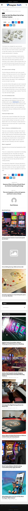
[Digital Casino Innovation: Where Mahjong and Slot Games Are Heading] (14, 329)
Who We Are (15, 1)
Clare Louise (5, 469)
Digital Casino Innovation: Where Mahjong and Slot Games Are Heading (13, 343)
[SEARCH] (24, 307)
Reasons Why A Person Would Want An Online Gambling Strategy (14, 185)
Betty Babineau (6, 345)
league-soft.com (14, 506)
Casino (3, 13)
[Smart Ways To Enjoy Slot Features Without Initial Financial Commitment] (14, 422)
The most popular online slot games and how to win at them (14, 193)
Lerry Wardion (5, 499)
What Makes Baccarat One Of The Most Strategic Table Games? (13, 497)
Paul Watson (5, 19)
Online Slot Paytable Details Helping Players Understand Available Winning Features (13, 374)
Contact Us (10, 1)
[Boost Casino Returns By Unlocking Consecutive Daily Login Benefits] (14, 452)
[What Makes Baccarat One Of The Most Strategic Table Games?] (14, 483)
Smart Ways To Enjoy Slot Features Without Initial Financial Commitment (14, 436)
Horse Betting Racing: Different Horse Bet (12, 267)
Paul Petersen (5, 377)
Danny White (5, 438)
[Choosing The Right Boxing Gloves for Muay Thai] (14, 391)
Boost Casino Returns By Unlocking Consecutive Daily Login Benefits (12, 466)
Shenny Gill (5, 408)
